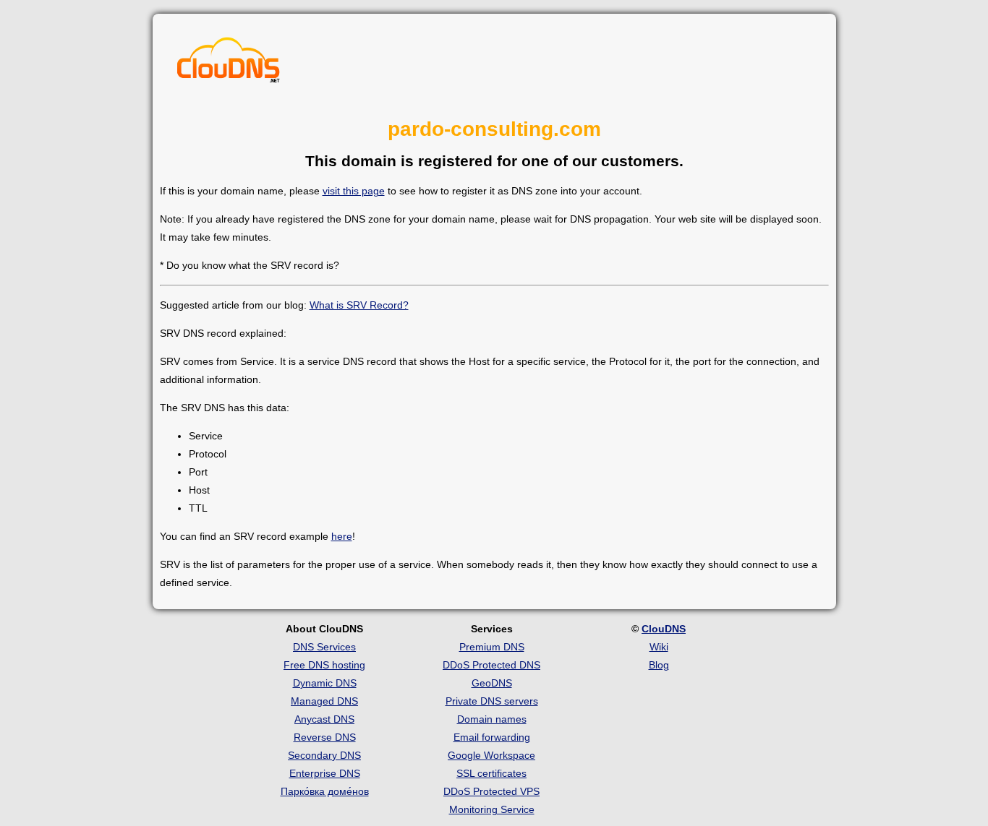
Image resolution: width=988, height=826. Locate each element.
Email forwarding (491, 737)
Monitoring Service (492, 809)
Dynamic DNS (325, 683)
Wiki (659, 647)
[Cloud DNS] (228, 63)
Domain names (492, 719)
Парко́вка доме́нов (325, 791)
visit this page (354, 191)
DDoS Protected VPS (491, 791)
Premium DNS (491, 647)
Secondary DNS (324, 755)
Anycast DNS (324, 719)
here (341, 536)
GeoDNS (492, 683)
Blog (659, 665)
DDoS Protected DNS (491, 665)
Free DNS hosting (324, 665)
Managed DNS (324, 701)
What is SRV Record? (359, 305)
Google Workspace (491, 755)
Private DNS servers (492, 701)
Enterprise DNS (324, 773)
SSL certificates (491, 773)
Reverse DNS (325, 737)
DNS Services (324, 647)
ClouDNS (664, 628)
